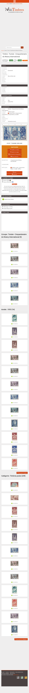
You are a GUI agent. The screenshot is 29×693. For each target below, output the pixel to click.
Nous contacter (15, 156)
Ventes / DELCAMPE (7, 182)
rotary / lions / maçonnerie (15, 113)
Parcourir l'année (22, 473)
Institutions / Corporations (8, 114)
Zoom (15, 172)
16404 (10, 3)
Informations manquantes (15, 154)
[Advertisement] (14, 28)
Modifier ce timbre (15, 149)
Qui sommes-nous (19, 672)
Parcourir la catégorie (21, 639)
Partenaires (12, 672)
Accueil (2, 50)
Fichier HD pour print (7, 208)
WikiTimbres (16, 674)
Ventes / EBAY (6, 180)
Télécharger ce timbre (8, 206)
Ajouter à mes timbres (9, 199)
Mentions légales (5, 673)
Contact (7, 672)
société (17, 114)
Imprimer (15, 174)
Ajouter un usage (15, 152)
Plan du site (12, 673)
